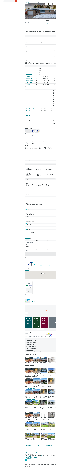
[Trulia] (26, 460)
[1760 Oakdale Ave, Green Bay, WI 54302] (44, 424)
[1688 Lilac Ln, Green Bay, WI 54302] (36, 435)
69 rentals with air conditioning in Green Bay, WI (31, 377)
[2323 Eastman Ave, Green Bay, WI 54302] (51, 414)
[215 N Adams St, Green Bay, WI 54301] (29, 359)
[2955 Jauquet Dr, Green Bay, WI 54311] (51, 402)
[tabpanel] (40, 121)
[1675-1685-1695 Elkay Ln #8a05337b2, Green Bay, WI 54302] (51, 370)
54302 (36, 2)
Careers (36, 462)
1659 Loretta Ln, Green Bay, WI (29, 72)
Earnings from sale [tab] (28, 115)
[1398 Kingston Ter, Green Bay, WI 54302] (44, 414)
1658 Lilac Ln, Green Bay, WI (29, 74)
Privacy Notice (51, 462)
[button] (16, 1)
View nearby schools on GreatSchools (30, 294)
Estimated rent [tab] (33, 115)
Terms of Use (43, 462)
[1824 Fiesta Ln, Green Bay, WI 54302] (29, 435)
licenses (42, 455)
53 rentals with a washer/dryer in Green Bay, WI (31, 388)
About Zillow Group (29, 462)
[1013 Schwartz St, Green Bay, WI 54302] (44, 435)
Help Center (38, 466)
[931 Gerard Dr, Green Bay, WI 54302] (51, 435)
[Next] (55, 360)
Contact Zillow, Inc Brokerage (28, 458)
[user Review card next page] (55, 322)
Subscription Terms (46, 462)
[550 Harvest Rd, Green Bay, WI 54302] (51, 424)
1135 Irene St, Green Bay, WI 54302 (30, 105)
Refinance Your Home (49, 23)
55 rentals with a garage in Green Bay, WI (31, 366)
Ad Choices (53, 462)
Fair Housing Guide (33, 462)
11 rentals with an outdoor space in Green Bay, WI (32, 399)
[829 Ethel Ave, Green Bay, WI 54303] (36, 424)
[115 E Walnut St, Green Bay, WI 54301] (43, 359)
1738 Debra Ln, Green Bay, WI (29, 82)
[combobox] (10, 1)
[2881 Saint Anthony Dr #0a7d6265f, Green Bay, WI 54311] (43, 370)
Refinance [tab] (37, 115)
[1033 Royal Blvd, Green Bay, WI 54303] (29, 424)
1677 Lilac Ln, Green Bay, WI (29, 84)
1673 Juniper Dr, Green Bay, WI (29, 80)
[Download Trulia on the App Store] (29, 460)
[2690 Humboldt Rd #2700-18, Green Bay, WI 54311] (51, 359)
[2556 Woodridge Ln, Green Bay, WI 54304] (36, 402)
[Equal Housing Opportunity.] (32, 466)
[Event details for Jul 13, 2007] (54, 249)
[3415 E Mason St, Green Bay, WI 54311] (36, 370)
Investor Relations (40, 462)
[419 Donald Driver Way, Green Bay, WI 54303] (36, 359)
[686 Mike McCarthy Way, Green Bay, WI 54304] (43, 381)
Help (48, 462)
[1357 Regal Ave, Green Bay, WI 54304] (43, 402)
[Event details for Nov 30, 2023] (54, 242)
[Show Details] (54, 37)
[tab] (27, 238)
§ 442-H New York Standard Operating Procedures (29, 456)
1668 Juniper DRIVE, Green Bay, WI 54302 (30, 110)
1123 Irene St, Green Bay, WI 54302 (30, 108)
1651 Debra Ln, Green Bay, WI (29, 78)
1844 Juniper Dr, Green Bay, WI (29, 76)
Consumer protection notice (35, 457)
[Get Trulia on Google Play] (33, 460)
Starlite (45, 150)
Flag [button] (38, 326)
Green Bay (34, 2)
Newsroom (38, 462)
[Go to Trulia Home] (2, 1)
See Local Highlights (32, 301)
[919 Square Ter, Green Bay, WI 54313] (29, 402)
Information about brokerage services (29, 457)
